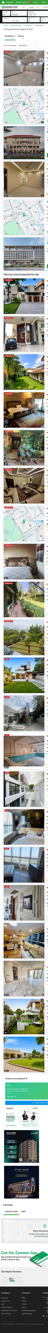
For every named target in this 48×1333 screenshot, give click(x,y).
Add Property (27, 1314)
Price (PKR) (6, 18)
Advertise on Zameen (9, 1310)
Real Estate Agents (28, 1310)
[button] (6, 14)
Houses (21, 37)
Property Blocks (23, 2)
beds (29, 18)
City (13, 12)
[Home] (3, 2)
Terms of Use (6, 1314)
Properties (9, 2)
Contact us (5, 1301)
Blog (23, 1298)
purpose (5, 12)
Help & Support (6, 1307)
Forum (24, 1304)
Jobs (2, 1304)
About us (4, 1298)
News (24, 1301)
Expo (24, 1307)
